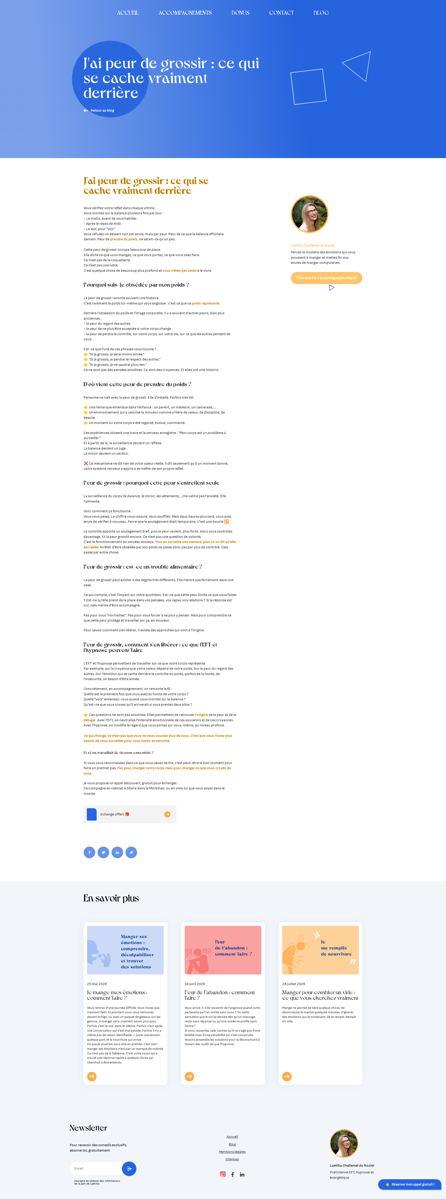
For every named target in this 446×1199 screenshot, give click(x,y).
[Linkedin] (242, 1175)
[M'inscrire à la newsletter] (129, 1169)
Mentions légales (232, 1152)
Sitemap (232, 1159)
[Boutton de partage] (89, 852)
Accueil (232, 1137)
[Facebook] (232, 1175)
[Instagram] (223, 1174)
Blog (232, 1144)
